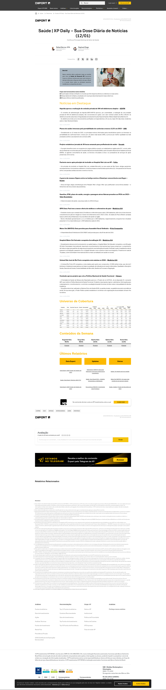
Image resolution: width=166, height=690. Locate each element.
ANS (125, 129)
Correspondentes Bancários (84, 678)
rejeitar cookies (123, 683)
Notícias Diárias (60, 410)
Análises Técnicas (40, 621)
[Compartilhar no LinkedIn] (92, 59)
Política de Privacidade (91, 617)
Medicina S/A (118, 208)
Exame (62, 181)
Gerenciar (55, 684)
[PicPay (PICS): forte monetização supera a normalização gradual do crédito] (102, 489)
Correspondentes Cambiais (63, 678)
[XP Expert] (42, 3)
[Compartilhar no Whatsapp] (87, 59)
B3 (39, 677)
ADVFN (122, 109)
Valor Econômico (66, 197)
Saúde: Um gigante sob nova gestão (120, 371)
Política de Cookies (90, 621)
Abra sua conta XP (124, 3)
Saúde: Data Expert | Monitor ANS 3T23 (70, 380)
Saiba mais (65, 684)
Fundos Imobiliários (41, 609)
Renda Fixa (38, 629)
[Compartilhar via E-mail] (96, 59)
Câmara (119, 276)
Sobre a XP (87, 609)
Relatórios (49, 13)
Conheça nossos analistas (117, 609)
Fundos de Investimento (42, 625)
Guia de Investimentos (42, 613)
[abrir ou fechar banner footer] (161, 681)
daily (44, 410)
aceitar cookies (141, 683)
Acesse (66, 345)
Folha (115, 162)
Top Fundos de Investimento (68, 621)
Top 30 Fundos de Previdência (69, 625)
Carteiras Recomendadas (68, 613)
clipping (38, 410)
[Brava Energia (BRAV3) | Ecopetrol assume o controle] (50, 489)
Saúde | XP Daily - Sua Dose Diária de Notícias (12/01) (69, 13)
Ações (41, 13)
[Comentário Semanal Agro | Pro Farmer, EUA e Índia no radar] (133, 489)
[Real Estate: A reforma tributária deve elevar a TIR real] (112, 489)
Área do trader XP (89, 629)
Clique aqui (121, 402)
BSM (45, 677)
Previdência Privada (41, 634)
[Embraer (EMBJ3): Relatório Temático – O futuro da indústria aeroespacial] (81, 489)
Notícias (51, 410)
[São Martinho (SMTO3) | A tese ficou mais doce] (154, 489)
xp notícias (77, 410)
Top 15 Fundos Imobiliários (68, 609)
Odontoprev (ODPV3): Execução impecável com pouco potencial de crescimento (95, 371)
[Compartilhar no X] (83, 59)
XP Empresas (88, 625)
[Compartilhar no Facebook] (78, 59)
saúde (69, 410)
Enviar (121, 440)
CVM (52, 677)
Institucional (88, 613)
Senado (121, 144)
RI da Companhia (116, 228)
